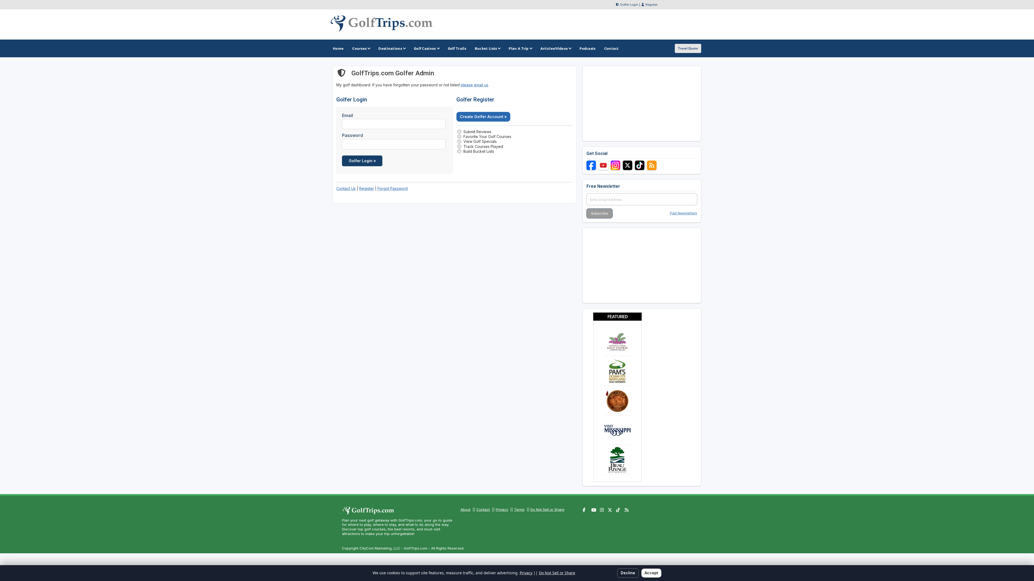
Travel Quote (688, 48)
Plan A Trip (518, 48)
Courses (359, 48)
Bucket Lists (486, 48)
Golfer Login (629, 4)
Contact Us (346, 188)
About (465, 509)
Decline (628, 573)
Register (651, 4)
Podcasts (587, 48)
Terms (519, 509)
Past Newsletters (683, 213)
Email (347, 115)
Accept (651, 573)
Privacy (502, 509)
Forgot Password (393, 188)
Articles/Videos (554, 48)
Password (352, 135)
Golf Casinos (425, 48)
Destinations (390, 48)
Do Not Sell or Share (547, 509)
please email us (474, 85)
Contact (483, 509)
